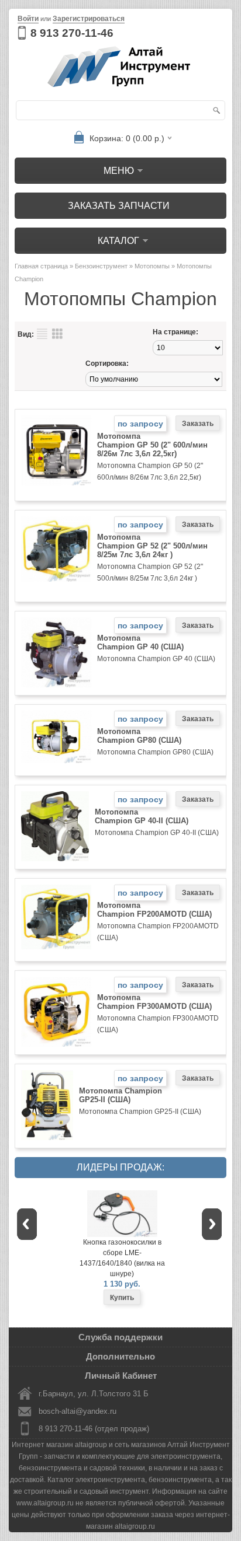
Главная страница (41, 266)
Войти (28, 19)
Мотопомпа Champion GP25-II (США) (120, 1095)
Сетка (57, 334)
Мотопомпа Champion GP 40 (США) (140, 642)
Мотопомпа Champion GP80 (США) (139, 736)
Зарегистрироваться (89, 19)
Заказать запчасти (119, 206)
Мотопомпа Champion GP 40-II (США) (141, 816)
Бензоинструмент (101, 266)
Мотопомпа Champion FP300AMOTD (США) (154, 1002)
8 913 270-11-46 (71, 33)
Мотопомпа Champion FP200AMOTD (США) (154, 909)
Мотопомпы (152, 266)
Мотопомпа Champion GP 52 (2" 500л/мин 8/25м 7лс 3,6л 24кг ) (152, 546)
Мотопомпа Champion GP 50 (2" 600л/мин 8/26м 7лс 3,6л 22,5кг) (152, 445)
